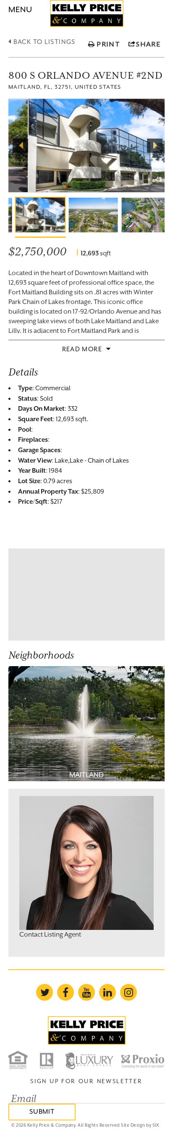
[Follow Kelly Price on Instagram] (128, 992)
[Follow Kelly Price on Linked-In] (107, 992)
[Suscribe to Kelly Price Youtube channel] (86, 992)
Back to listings (43, 41)
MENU (20, 9)
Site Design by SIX (140, 1125)
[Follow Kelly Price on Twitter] (44, 992)
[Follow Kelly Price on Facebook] (65, 992)
